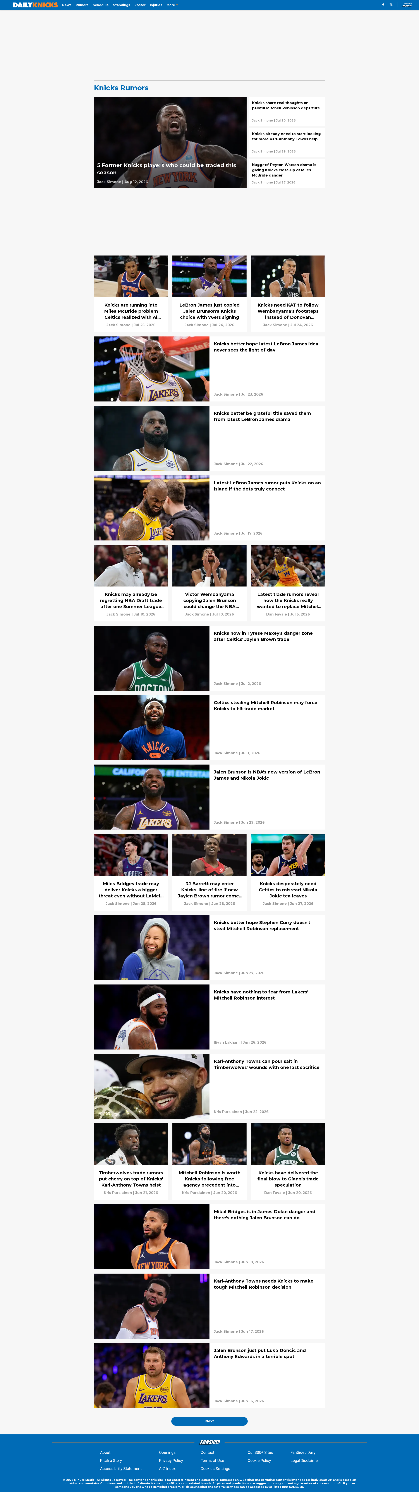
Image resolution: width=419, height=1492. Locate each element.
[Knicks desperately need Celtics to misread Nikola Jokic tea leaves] (288, 872)
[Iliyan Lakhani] (227, 1042)
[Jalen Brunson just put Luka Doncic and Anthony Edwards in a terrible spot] (209, 1375)
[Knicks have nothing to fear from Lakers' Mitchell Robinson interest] (209, 1017)
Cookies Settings (215, 1468)
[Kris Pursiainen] (228, 1112)
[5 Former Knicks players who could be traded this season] (170, 142)
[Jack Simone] (109, 182)
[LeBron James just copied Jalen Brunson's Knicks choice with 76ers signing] (209, 294)
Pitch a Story (111, 1460)
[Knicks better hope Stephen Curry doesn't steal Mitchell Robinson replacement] (209, 947)
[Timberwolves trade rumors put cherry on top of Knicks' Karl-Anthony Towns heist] (131, 1161)
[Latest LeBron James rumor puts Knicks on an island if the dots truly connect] (209, 507)
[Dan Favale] (276, 614)
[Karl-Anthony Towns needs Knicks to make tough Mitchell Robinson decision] (209, 1306)
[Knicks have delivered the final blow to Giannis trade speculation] (288, 1161)
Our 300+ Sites (260, 1452)
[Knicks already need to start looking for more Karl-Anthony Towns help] (287, 142)
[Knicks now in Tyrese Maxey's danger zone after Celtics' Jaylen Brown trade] (209, 658)
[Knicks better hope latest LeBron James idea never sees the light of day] (209, 368)
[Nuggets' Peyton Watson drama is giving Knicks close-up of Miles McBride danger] (287, 173)
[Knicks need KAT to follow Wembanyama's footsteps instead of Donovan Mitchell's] (288, 294)
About (105, 1452)
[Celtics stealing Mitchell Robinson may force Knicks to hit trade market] (209, 727)
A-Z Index (167, 1468)
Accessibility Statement (121, 1468)
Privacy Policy (171, 1460)
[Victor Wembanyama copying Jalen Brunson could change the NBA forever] (209, 583)
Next (209, 1421)
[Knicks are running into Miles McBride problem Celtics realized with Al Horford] (131, 294)
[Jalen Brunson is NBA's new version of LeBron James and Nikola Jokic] (209, 797)
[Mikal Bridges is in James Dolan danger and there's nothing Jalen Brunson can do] (209, 1236)
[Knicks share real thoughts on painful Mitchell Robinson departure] (287, 111)
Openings (167, 1452)
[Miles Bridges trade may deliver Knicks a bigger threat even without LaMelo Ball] (131, 872)
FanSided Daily (303, 1452)
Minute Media (84, 1480)
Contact (207, 1452)
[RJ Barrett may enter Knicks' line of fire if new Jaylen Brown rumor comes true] (209, 872)
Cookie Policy (259, 1460)
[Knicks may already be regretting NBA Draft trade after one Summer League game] (131, 583)
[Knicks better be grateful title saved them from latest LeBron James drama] (209, 438)
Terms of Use (212, 1460)
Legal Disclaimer (305, 1460)
